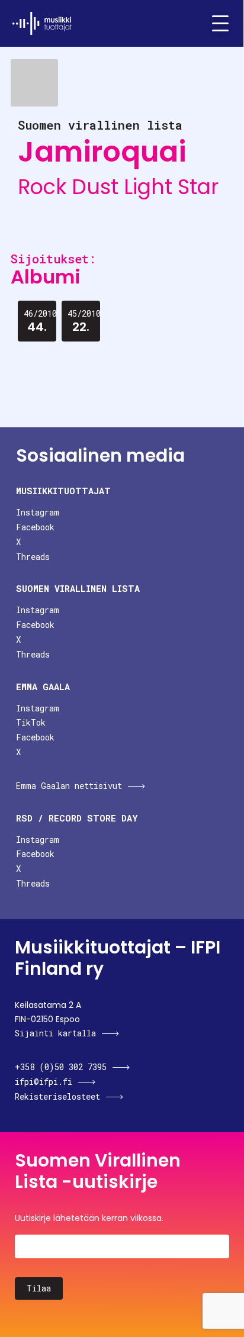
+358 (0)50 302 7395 (61, 1066)
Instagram (37, 512)
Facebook (35, 527)
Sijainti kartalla (55, 1033)
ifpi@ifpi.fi (43, 1081)
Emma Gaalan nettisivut (69, 785)
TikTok (31, 722)
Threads (33, 556)
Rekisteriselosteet (57, 1096)
